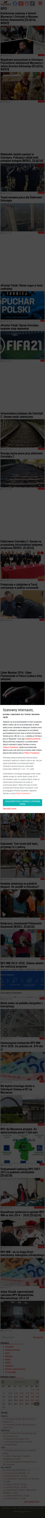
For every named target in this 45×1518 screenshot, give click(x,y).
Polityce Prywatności (10, 747)
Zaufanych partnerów (32, 739)
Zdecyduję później (9, 809)
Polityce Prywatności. (23, 793)
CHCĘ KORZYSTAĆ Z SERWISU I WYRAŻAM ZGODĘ (22, 802)
